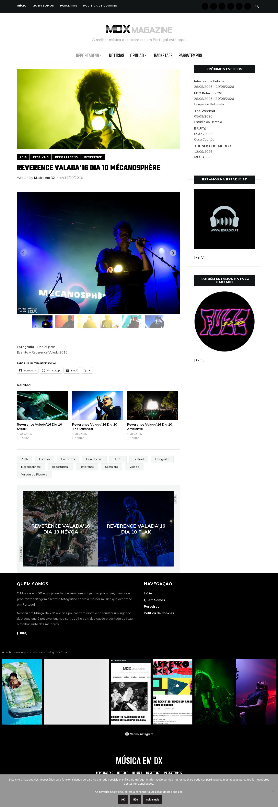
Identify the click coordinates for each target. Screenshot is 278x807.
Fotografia (162, 459)
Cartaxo (44, 459)
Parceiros (68, 5)
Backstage (163, 56)
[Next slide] (173, 252)
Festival (139, 459)
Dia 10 (118, 459)
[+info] (22, 633)
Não (135, 799)
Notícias (116, 56)
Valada (134, 467)
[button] (42, 321)
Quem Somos (43, 5)
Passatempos (190, 56)
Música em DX (44, 178)
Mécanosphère (31, 467)
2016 (23, 157)
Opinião (137, 56)
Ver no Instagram (141, 734)
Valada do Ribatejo (34, 474)
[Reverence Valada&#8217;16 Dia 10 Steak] (42, 405)
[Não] (273, 791)
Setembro (111, 467)
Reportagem (60, 467)
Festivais (41, 157)
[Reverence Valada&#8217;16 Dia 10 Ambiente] (152, 405)
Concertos (68, 459)
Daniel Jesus (94, 459)
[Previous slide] (23, 252)
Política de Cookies (100, 5)
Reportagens (87, 56)
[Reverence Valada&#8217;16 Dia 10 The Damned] (97, 405)
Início (22, 5)
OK (123, 799)
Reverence (93, 157)
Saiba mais (152, 799)
